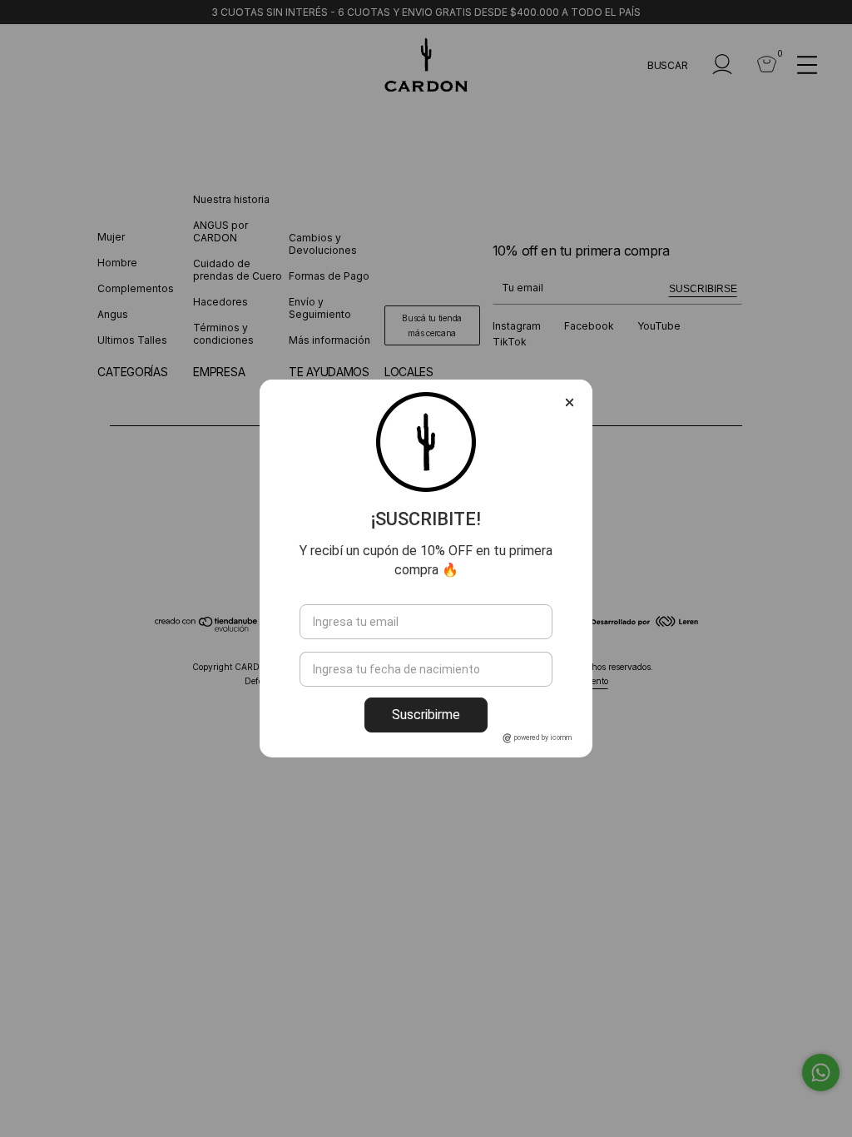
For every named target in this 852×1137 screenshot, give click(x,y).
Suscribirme (426, 714)
